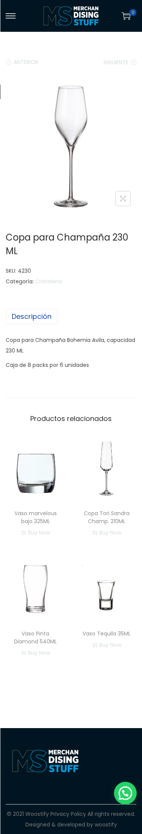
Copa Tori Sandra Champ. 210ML (107, 517)
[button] (125, 793)
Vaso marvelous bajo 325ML (35, 517)
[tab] (71, 316)
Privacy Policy (68, 814)
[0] (126, 15)
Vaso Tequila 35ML (107, 633)
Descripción (31, 316)
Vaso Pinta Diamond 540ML (35, 637)
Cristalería (48, 281)
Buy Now (39, 532)
